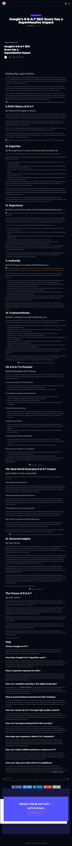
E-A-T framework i (55, 77)
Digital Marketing (36, 15)
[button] (16, 786)
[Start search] (69, 3)
